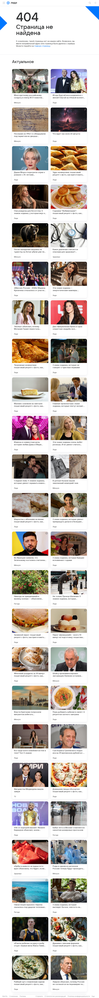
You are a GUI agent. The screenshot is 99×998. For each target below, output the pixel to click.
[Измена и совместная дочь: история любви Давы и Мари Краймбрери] (30, 434)
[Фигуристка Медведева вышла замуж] (30, 781)
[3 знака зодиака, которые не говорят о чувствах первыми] (69, 357)
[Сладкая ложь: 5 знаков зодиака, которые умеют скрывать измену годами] (30, 472)
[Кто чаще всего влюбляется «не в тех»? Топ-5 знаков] (30, 742)
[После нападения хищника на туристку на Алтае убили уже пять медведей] (30, 241)
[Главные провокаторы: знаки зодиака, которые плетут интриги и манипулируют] (69, 395)
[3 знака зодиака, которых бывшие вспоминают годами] (69, 550)
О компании (13, 996)
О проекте (39, 996)
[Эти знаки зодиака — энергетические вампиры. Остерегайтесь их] (69, 280)
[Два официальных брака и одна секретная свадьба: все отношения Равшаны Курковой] (69, 318)
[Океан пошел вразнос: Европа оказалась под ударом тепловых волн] (30, 897)
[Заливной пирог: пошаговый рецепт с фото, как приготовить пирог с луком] (30, 627)
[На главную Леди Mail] (13, 3)
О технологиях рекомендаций (55, 996)
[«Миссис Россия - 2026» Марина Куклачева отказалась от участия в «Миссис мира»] (30, 280)
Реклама (23, 996)
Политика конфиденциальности (79, 996)
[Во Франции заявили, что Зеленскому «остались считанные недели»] (30, 550)
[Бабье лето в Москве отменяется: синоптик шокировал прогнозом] (69, 819)
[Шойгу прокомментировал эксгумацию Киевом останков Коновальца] (69, 665)
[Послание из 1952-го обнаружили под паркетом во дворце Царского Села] (30, 126)
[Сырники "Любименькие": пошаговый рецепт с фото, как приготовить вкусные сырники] (69, 203)
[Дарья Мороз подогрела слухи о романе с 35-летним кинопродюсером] (30, 164)
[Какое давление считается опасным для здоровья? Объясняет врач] (69, 241)
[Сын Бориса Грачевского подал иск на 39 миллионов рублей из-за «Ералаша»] (69, 742)
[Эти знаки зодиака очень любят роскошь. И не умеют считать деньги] (69, 434)
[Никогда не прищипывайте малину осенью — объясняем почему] (30, 588)
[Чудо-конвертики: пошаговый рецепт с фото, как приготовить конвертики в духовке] (69, 164)
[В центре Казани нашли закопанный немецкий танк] (69, 472)
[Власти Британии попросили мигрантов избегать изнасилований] (30, 704)
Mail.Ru (4, 996)
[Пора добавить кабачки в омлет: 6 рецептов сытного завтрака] (69, 704)
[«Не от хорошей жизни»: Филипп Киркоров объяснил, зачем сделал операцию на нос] (30, 819)
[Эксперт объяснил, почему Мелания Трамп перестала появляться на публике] (30, 318)
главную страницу (42, 46)
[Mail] (8, 3)
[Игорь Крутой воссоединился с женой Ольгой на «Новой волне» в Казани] (69, 87)
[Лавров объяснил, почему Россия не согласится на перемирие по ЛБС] (69, 974)
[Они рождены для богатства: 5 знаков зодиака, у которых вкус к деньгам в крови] (30, 203)
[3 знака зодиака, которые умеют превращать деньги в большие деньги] (69, 511)
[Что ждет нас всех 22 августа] (69, 126)
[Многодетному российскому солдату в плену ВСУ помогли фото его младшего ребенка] (30, 87)
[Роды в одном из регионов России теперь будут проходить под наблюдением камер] (69, 858)
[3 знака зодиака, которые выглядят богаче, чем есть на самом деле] (69, 897)
